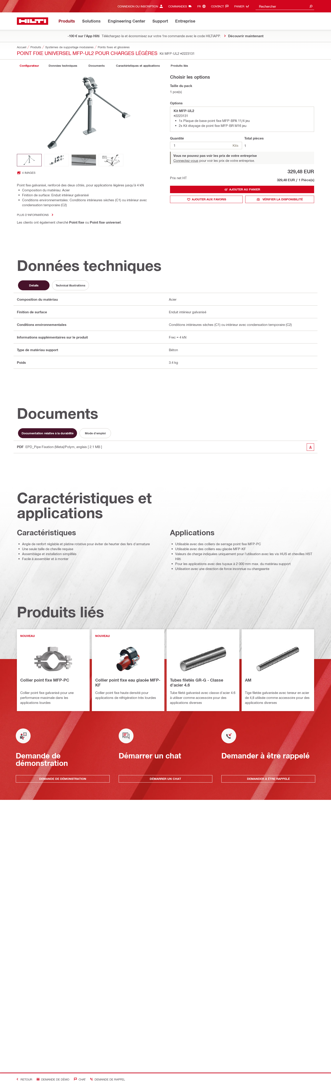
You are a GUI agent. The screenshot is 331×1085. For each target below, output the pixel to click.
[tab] (29, 66)
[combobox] (285, 6)
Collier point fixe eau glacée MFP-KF (127, 682)
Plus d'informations (33, 214)
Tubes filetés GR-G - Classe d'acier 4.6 (196, 682)
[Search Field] (311, 6)
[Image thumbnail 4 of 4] (111, 160)
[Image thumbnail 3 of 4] (83, 160)
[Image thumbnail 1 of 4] (29, 160)
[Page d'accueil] (32, 21)
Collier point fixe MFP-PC (44, 680)
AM (248, 680)
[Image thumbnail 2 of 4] (56, 160)
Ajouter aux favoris (209, 199)
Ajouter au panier (244, 189)
